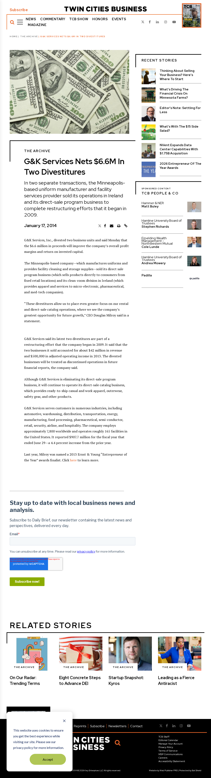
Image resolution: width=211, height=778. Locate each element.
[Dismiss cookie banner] (64, 721)
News (31, 19)
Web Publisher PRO (169, 770)
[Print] (118, 226)
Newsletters (117, 726)
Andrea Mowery (153, 263)
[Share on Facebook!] (105, 226)
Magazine (37, 25)
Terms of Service (168, 750)
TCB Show (78, 19)
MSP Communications (170, 754)
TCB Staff (163, 736)
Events (119, 19)
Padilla (147, 275)
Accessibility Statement (171, 761)
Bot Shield (196, 770)
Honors (100, 19)
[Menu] (20, 22)
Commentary (52, 19)
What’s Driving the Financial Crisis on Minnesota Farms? (174, 93)
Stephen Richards (155, 227)
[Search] (12, 22)
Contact (136, 726)
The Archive (29, 36)
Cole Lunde (150, 247)
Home (13, 36)
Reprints (80, 726)
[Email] (111, 226)
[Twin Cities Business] (105, 9)
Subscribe (19, 10)
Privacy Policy (165, 747)
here (73, 460)
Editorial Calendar (168, 740)
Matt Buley (150, 206)
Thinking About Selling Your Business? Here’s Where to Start (177, 75)
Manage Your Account (170, 743)
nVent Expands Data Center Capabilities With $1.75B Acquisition (179, 149)
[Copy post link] (125, 226)
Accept (48, 759)
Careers (162, 757)
